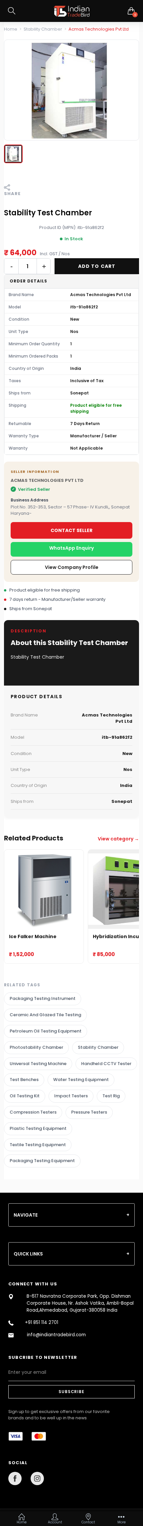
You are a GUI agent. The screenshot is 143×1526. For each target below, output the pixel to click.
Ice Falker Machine (33, 936)
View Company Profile (71, 567)
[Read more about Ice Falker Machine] (43, 889)
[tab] (71, 1215)
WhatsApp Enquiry (71, 548)
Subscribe (71, 1391)
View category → (118, 838)
